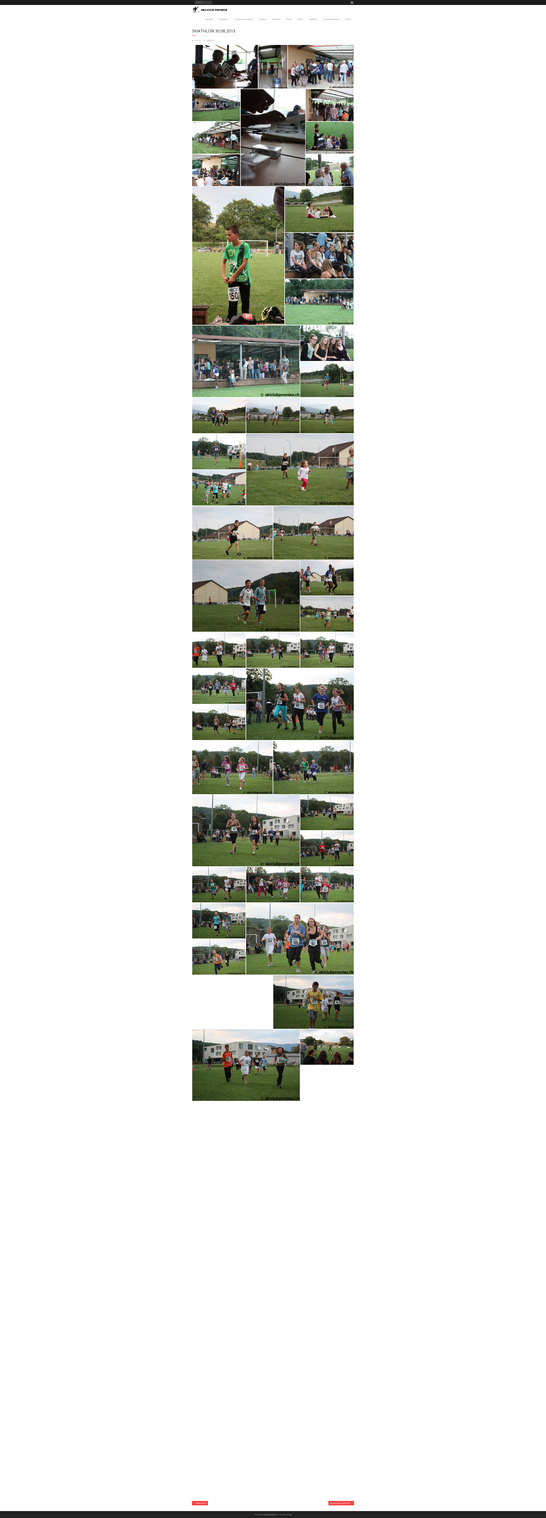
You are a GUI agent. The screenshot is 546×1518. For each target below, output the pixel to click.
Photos (289, 19)
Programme (223, 19)
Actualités (209, 19)
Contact (348, 19)
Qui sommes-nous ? (331, 19)
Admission (276, 19)
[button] (225, 67)
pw (290, 1514)
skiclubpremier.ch (271, 1514)
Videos (300, 19)
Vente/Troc (313, 19)
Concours (262, 19)
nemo (199, 40)
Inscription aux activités (243, 19)
